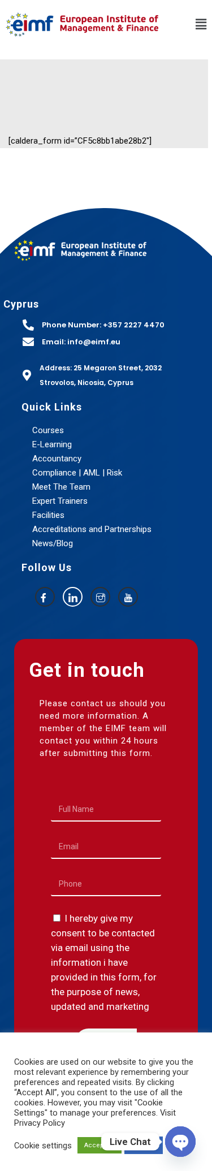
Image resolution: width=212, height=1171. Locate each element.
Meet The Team (61, 487)
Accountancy (56, 458)
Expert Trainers (60, 501)
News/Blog (52, 543)
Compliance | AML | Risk (77, 473)
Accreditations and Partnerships (92, 529)
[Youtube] (128, 597)
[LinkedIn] (73, 597)
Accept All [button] (99, 1145)
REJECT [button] (143, 1145)
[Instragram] (100, 597)
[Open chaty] (180, 1141)
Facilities (48, 515)
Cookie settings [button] (43, 1145)
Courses (48, 430)
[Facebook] (45, 597)
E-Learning (52, 444)
